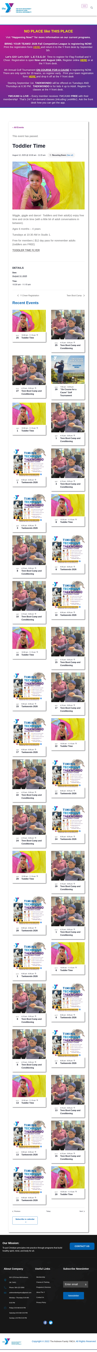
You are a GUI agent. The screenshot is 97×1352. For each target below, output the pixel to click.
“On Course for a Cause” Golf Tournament (68, 392)
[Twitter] (51, 1322)
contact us (82, 1246)
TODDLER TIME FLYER (26, 250)
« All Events (18, 127)
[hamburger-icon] (84, 6)
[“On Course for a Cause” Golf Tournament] (68, 369)
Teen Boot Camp (74, 295)
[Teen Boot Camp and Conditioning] (68, 324)
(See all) (70, 155)
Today (48, 1211)
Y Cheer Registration (29, 295)
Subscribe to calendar (25, 1219)
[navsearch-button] (91, 7)
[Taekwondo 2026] (29, 462)
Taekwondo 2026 (29, 482)
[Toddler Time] (29, 321)
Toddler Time (27, 338)
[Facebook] (45, 1322)
